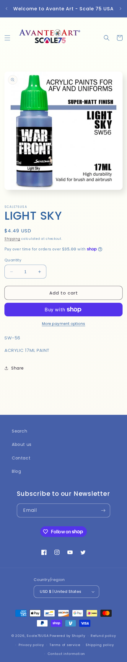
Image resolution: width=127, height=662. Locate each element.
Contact (21, 458)
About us (22, 444)
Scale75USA (37, 635)
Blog (16, 471)
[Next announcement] (120, 8)
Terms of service (64, 644)
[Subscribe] (103, 510)
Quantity (12, 260)
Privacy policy (31, 644)
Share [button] (17, 368)
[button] (7, 37)
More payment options (63, 323)
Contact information (66, 653)
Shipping (12, 239)
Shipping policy (100, 644)
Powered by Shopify (67, 635)
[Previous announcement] (6, 8)
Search (19, 431)
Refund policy (103, 635)
